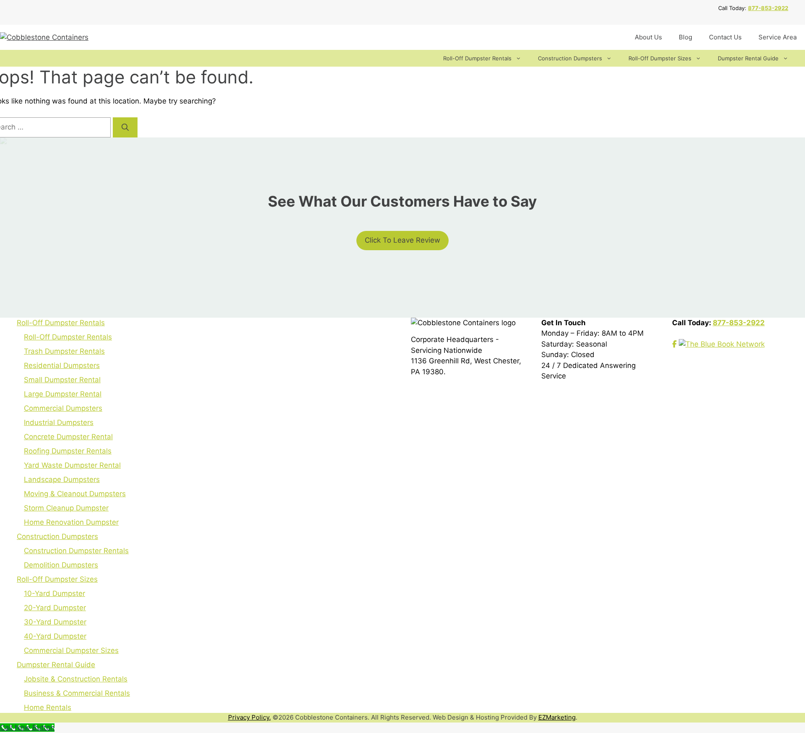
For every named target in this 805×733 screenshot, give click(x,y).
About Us (648, 37)
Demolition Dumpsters (61, 565)
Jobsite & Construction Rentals (75, 679)
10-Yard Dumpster (54, 593)
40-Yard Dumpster (55, 636)
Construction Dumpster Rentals (76, 551)
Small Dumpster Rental (62, 380)
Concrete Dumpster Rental (68, 437)
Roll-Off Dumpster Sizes (659, 58)
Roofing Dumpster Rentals (68, 451)
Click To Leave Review (402, 240)
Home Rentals (47, 707)
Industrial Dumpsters (58, 422)
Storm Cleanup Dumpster (66, 508)
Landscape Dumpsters (62, 479)
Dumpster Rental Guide (748, 58)
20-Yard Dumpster (55, 607)
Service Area (777, 37)
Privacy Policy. (249, 717)
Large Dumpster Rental (62, 394)
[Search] (125, 127)
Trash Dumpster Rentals (64, 351)
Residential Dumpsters (62, 365)
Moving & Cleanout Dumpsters (75, 494)
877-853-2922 (768, 8)
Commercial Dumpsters (63, 408)
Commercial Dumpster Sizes (71, 650)
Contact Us (725, 37)
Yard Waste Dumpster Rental (72, 465)
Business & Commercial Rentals (77, 693)
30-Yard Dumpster (55, 622)
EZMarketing (557, 717)
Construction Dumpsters (570, 58)
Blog (685, 37)
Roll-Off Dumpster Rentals (477, 58)
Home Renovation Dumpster (71, 522)
